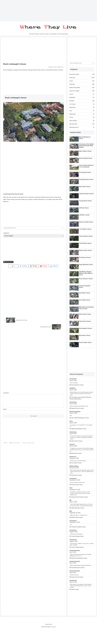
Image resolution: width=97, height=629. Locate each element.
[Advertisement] (45, 10)
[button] (62, 228)
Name (4, 409)
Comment (6, 393)
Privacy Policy (48, 624)
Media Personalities (9, 261)
